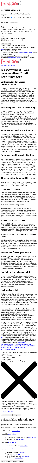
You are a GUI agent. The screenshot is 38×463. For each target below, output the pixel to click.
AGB (2, 49)
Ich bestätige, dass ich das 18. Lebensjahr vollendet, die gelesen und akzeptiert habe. (18, 48)
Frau (18, 14)
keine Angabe (26, 14)
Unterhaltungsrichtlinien (25, 52)
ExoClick (13, 454)
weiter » (3, 15)
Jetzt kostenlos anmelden (8, 65)
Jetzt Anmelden (5, 43)
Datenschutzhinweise (14, 57)
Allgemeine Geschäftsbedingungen (17, 344)
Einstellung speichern (17, 461)
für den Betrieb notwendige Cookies (21, 437)
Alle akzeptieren (5, 461)
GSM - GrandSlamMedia (18, 456)
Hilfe (21, 346)
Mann (13, 14)
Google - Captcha (16, 439)
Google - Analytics (16, 452)
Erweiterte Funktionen (17, 446)
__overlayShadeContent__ (8, 357)
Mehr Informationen (6, 415)
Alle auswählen (7, 431)
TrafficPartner (15, 458)
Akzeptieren (17, 415)
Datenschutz (4, 346)
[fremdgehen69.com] (11, 63)
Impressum (4, 344)
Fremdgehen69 (21, 342)
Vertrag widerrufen (14, 346)
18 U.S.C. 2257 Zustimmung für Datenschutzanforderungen (13, 348)
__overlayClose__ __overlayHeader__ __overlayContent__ (18, 361)
